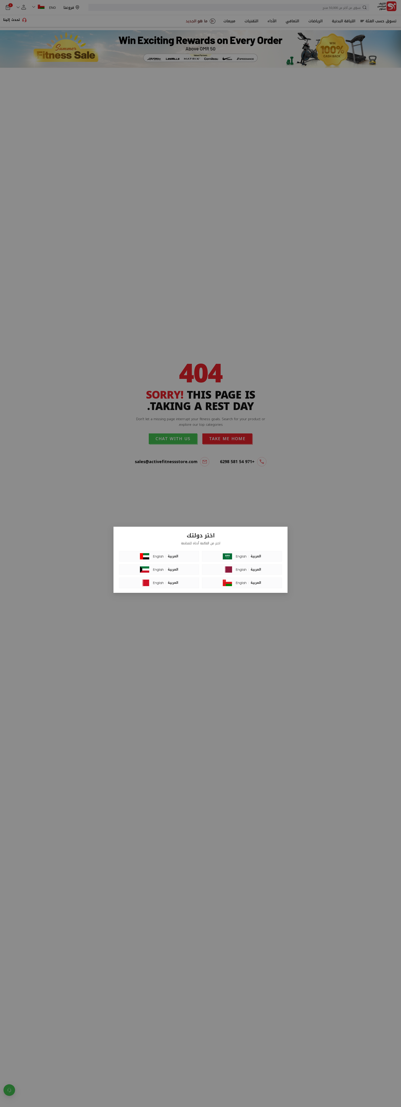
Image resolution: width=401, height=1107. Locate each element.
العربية (173, 556)
